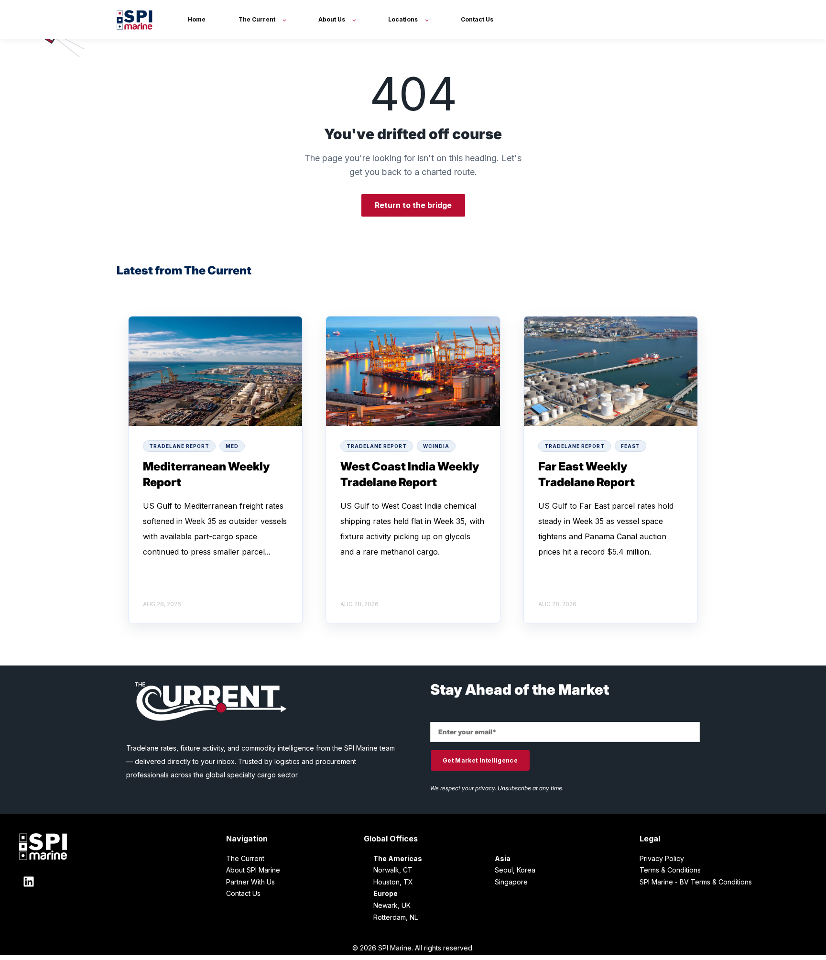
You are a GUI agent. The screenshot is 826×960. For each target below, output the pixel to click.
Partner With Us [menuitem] (250, 882)
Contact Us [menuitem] (243, 893)
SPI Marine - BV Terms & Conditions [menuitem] (696, 882)
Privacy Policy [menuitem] (662, 858)
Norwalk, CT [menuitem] (393, 870)
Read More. (164, 567)
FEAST (630, 446)
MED (232, 446)
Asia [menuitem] (503, 858)
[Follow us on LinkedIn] (28, 881)
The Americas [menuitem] (397, 858)
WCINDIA (436, 446)
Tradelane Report (179, 446)
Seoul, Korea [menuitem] (515, 870)
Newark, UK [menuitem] (392, 905)
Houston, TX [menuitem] (393, 882)
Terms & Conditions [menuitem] (670, 870)
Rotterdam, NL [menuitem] (395, 917)
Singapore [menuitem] (511, 882)
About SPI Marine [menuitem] (253, 870)
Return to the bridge (413, 205)
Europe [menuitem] (385, 893)
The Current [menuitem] (245, 858)
